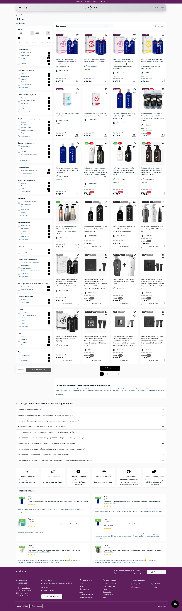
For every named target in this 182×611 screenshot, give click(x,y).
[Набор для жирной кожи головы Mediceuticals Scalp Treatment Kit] (95, 99)
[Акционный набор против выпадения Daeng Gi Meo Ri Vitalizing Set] (152, 212)
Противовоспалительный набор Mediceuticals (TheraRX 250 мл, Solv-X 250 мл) (124, 116)
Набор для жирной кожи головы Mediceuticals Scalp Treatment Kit (95, 115)
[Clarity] (53, 572)
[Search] (25, 8)
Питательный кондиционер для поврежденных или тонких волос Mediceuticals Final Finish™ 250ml (58, 501)
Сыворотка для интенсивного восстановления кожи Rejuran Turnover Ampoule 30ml (53, 524)
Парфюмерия (84, 589)
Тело (81, 592)
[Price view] (162, 26)
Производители (108, 595)
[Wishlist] (77, 38)
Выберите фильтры (38, 370)
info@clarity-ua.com (48, 590)
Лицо (81, 586)
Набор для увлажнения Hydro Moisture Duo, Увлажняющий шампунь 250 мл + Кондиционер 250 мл (124, 171)
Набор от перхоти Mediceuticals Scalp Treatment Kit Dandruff (95, 60)
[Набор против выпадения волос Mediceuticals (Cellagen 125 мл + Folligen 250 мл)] (95, 212)
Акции (105, 597)
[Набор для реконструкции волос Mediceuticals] (67, 99)
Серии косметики (109, 586)
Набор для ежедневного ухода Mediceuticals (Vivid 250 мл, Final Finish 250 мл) (67, 170)
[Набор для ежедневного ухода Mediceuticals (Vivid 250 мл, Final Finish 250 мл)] (67, 153)
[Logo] (91, 8)
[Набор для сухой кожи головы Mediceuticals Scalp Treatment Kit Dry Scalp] (67, 321)
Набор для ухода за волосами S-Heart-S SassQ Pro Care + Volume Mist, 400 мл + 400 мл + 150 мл (66, 230)
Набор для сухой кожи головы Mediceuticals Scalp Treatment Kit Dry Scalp (67, 338)
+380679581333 (21, 583)
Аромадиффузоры (86, 597)
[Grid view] (155, 26)
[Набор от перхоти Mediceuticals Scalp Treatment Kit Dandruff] (95, 45)
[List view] (159, 26)
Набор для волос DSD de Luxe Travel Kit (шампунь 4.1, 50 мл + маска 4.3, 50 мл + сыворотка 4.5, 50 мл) (152, 117)
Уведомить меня (96, 246)
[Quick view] (77, 35)
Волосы (82, 584)
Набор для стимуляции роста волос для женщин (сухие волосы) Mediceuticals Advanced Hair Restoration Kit (66, 62)
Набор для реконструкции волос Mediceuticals (67, 115)
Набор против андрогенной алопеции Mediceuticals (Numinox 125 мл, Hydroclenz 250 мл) (124, 229)
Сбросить (21, 370)
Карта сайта (107, 592)
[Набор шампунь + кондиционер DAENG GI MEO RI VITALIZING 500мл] (124, 264)
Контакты (106, 589)
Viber (155, 587)
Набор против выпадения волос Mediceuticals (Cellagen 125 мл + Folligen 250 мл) (95, 229)
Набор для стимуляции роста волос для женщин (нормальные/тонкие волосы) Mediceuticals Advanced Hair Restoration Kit (123, 63)
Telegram (157, 584)
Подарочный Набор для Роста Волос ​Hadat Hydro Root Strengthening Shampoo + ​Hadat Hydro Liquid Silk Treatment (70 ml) (152, 340)
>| (118, 374)
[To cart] (77, 80)
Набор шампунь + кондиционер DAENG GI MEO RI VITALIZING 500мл (124, 281)
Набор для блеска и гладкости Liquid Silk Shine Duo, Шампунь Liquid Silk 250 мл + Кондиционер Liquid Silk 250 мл (152, 171)
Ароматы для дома (86, 595)
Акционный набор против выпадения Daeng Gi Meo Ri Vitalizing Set (152, 229)
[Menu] (19, 8)
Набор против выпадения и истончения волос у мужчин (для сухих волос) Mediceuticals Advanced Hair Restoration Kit (67, 282)
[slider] (19, 38)
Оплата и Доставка (110, 584)
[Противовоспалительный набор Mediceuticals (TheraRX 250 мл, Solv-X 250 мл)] (124, 99)
